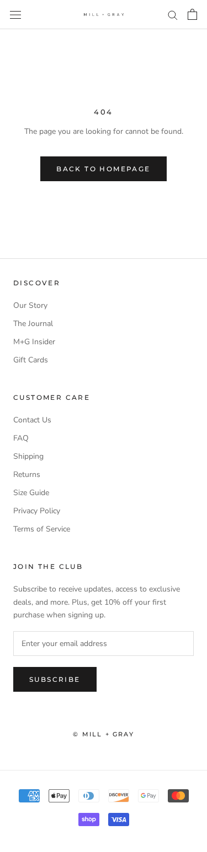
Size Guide (31, 492)
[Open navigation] (15, 14)
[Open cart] (192, 14)
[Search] (173, 14)
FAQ (21, 438)
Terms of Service (41, 529)
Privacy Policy (36, 511)
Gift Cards (30, 360)
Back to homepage (103, 169)
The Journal (33, 323)
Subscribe (55, 679)
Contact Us (32, 420)
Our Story (30, 305)
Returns (26, 474)
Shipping (28, 456)
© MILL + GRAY (103, 734)
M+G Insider (34, 342)
